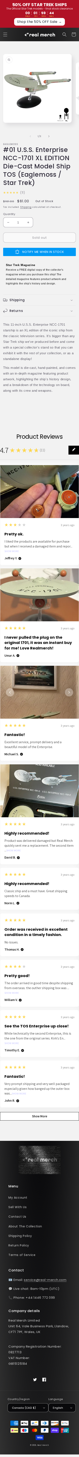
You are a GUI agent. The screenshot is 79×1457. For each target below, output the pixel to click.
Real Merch (43, 1445)
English (58, 1408)
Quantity (9, 214)
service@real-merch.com (45, 1280)
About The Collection (25, 1226)
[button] (5, 34)
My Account (17, 1197)
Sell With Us (17, 1207)
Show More (11, 551)
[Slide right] (49, 136)
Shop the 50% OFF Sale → (39, 21)
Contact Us (17, 1216)
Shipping (26, 207)
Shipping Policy (20, 1236)
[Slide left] (30, 136)
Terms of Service (22, 1255)
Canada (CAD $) (24, 1408)
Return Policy (18, 1245)
